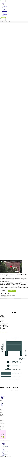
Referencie (4, 13)
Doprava (3, 10)
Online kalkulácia (3, 17)
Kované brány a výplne (5, 6)
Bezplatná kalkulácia (11, 290)
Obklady (3, 4)
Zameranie (4, 9)
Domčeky (2, 398)
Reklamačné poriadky (5, 14)
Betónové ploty (3, 396)
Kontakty (2, 402)
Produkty (1, 21)
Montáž (3, 448)
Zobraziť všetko (3, 290)
